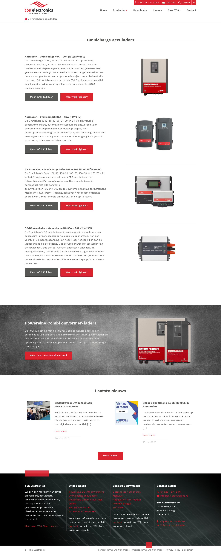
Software (118, 507)
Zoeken (185, 2)
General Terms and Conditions (114, 550)
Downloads (140, 10)
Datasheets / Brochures (127, 491)
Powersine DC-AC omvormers (86, 491)
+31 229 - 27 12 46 (148, 2)
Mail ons (170, 2)
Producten (119, 10)
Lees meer (61, 431)
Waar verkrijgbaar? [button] (77, 96)
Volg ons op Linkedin (172, 525)
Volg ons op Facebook (172, 521)
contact (73, 526)
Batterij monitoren (79, 507)
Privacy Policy (173, 550)
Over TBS (173, 10)
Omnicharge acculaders (83, 495)
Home (103, 10)
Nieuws (157, 10)
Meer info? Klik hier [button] (41, 96)
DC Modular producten (82, 511)
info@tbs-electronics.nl (174, 495)
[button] (48, 355)
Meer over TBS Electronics (40, 526)
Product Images (122, 503)
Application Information (127, 499)
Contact (191, 10)
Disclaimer (187, 550)
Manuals (118, 495)
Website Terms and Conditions (148, 550)
